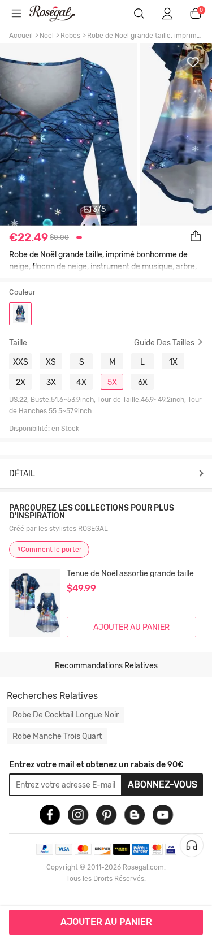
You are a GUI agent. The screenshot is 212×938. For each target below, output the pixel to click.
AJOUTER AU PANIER (106, 922)
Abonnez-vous (162, 784)
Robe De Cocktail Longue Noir (65, 714)
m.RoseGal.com (59, 13)
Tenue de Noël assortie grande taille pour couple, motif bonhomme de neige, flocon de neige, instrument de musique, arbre (135, 573)
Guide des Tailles (164, 343)
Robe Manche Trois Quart (57, 736)
